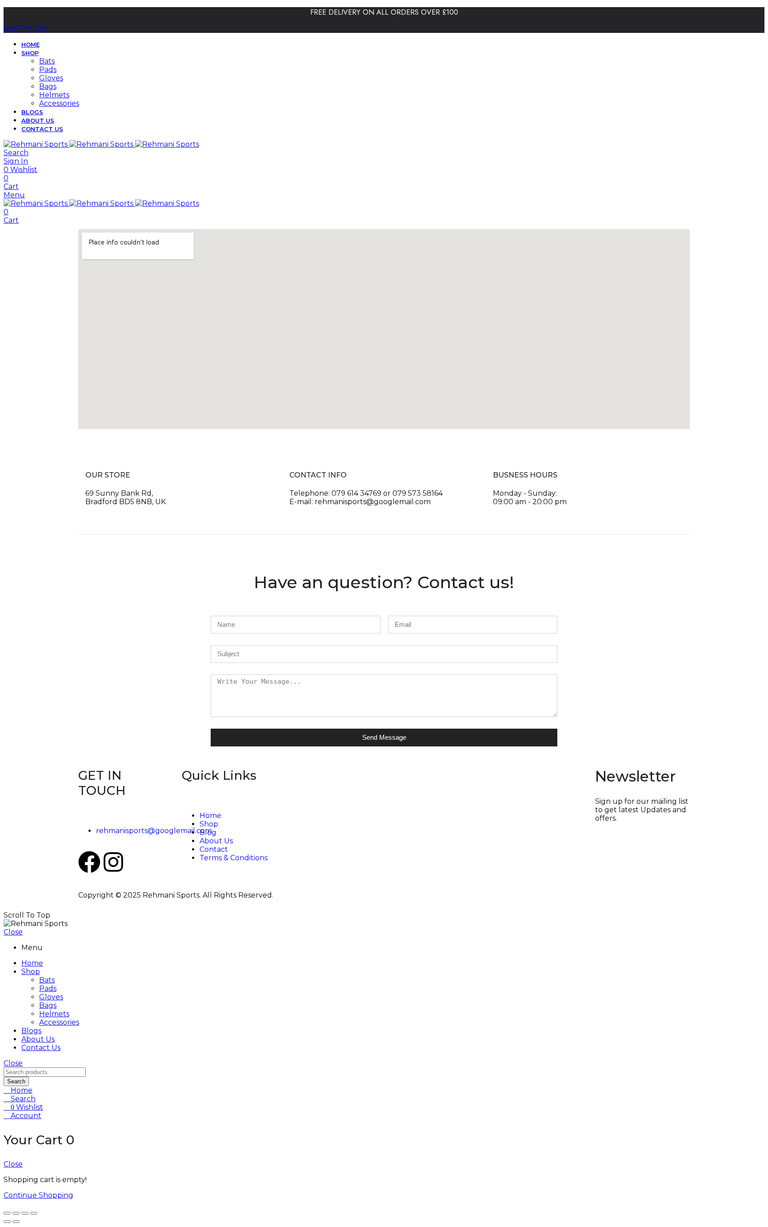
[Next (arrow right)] (16, 1221)
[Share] (24, 1213)
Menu (14, 195)
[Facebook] (89, 862)
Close (13, 932)
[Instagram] (113, 862)
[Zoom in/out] (7, 1213)
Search (16, 1081)
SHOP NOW (25, 28)
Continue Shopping (38, 1195)
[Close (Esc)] (33, 1213)
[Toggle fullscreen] (16, 1213)
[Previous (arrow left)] (7, 1221)
